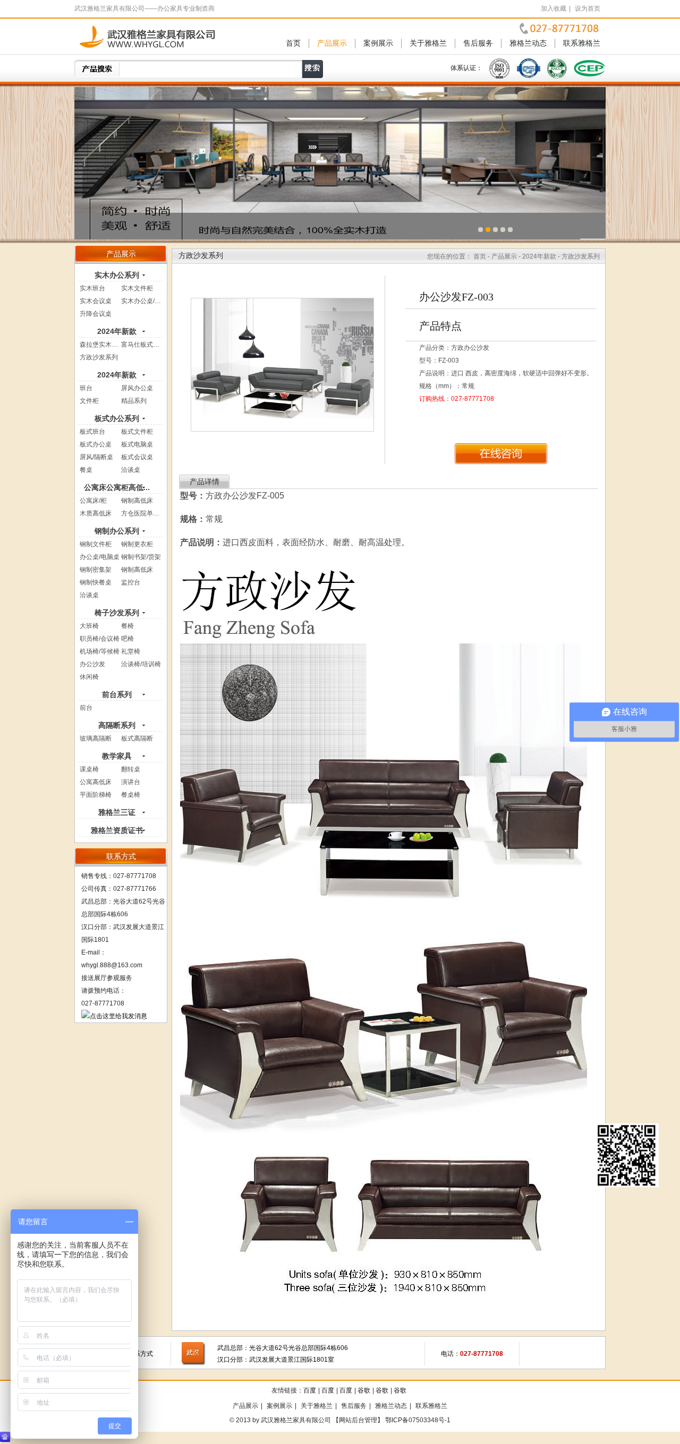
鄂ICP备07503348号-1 (417, 1420)
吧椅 (127, 638)
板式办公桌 (96, 444)
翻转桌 (130, 769)
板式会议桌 (137, 457)
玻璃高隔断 (96, 738)
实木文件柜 (137, 288)
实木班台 (92, 288)
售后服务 (478, 43)
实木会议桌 (96, 301)
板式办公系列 (117, 418)
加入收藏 (553, 8)
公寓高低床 (96, 782)
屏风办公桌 (137, 388)
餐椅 (127, 626)
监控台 (130, 582)
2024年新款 (117, 331)
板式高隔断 (137, 738)
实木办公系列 (117, 275)
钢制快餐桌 (96, 582)
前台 (86, 707)
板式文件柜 (137, 431)
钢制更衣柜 (137, 544)
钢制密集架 (96, 569)
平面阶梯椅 (96, 794)
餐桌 (86, 470)
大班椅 (89, 626)
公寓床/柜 (93, 500)
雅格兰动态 (528, 43)
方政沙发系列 (99, 357)
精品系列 (134, 401)
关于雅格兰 (428, 43)
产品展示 (332, 43)
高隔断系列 (116, 725)
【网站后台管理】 (358, 1420)
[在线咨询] (501, 453)
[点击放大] (282, 364)
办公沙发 (92, 664)
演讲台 (130, 782)
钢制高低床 (137, 500)
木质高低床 (96, 513)
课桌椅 (89, 769)
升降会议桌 (96, 313)
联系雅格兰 (581, 43)
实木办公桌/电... (143, 301)
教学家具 (117, 756)
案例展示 (378, 43)
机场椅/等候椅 (100, 651)
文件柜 (89, 401)
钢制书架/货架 (141, 557)
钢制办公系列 (117, 531)
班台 (86, 388)
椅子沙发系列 (117, 612)
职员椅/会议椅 (100, 638)
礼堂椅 (130, 651)
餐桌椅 (130, 794)
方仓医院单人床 (143, 513)
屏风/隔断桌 (96, 457)
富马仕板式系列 (143, 344)
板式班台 (92, 431)
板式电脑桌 (137, 444)
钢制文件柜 (96, 544)
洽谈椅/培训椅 (141, 664)
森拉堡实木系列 (102, 344)
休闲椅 (89, 677)
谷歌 (364, 1390)
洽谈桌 (130, 470)
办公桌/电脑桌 (100, 557)
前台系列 (117, 694)
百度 (309, 1390)
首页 (293, 43)
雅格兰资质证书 (117, 830)
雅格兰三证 (116, 812)
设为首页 (587, 8)
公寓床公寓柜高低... (117, 487)
